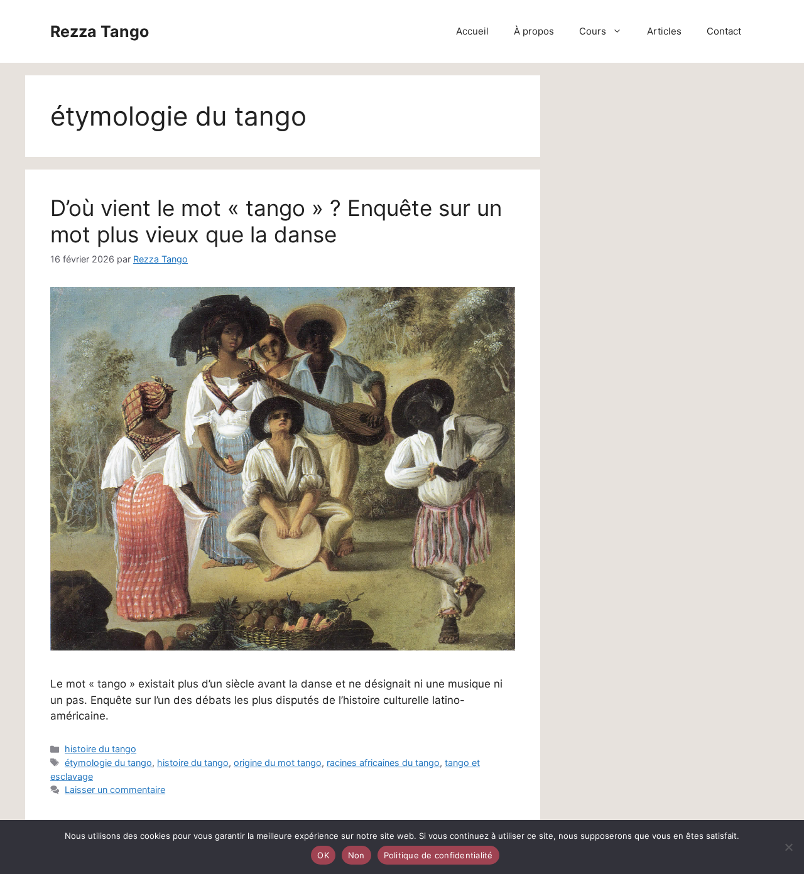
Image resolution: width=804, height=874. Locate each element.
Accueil (472, 31)
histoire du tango (100, 748)
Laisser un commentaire (115, 789)
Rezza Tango (99, 31)
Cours (592, 31)
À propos (534, 31)
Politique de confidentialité (438, 855)
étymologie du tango (108, 762)
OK (323, 855)
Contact (724, 31)
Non (356, 855)
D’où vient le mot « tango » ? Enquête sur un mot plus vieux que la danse (276, 221)
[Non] (788, 847)
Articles (664, 31)
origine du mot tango (278, 762)
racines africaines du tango (383, 762)
